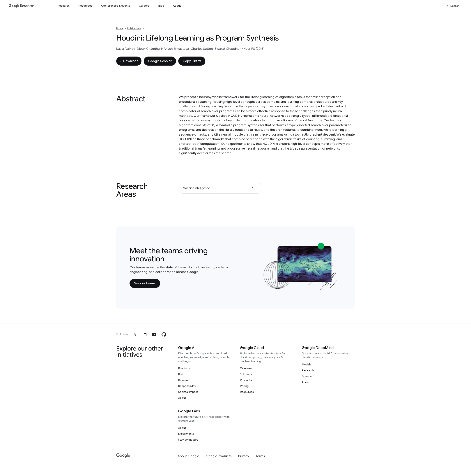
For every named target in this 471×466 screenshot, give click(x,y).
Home (119, 28)
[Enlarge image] (336, 288)
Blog (161, 5)
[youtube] (154, 334)
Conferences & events (115, 5)
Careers (144, 5)
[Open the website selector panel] (37, 5)
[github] (163, 334)
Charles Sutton (202, 49)
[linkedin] (144, 334)
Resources (85, 5)
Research (63, 5)
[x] (135, 334)
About (177, 5)
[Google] (123, 455)
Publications (134, 28)
